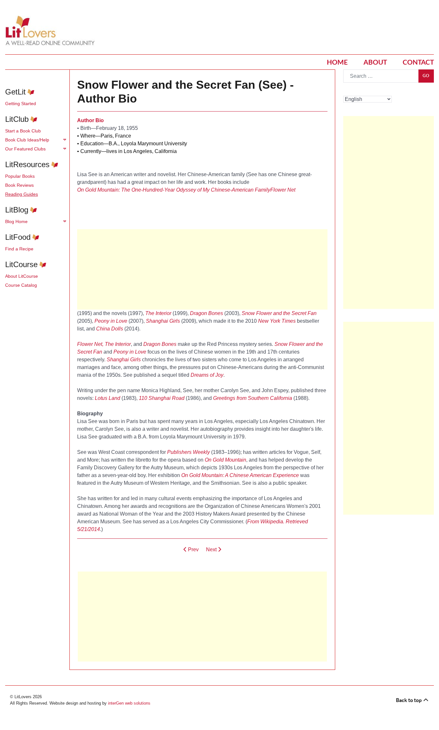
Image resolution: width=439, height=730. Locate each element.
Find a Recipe (19, 248)
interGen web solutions (129, 703)
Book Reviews (19, 185)
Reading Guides (21, 194)
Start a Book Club (23, 130)
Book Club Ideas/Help (27, 139)
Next (212, 549)
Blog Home (16, 221)
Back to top (409, 700)
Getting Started (20, 103)
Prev (193, 549)
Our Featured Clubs (25, 148)
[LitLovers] (51, 30)
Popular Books (20, 176)
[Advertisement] (202, 617)
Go (426, 75)
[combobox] (381, 76)
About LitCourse (21, 276)
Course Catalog (21, 285)
